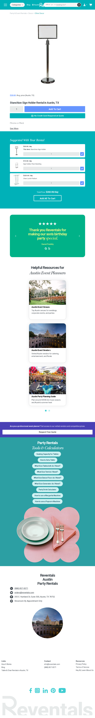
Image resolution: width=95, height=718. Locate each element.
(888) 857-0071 (21, 588)
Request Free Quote (47, 432)
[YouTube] (62, 690)
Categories (16, 5)
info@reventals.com (52, 664)
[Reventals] (47, 5)
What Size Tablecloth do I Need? (47, 466)
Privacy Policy (81, 664)
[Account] (85, 4)
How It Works (6, 664)
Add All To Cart (47, 198)
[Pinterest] (53, 690)
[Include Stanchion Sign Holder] (82, 154)
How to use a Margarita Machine (47, 496)
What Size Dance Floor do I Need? (47, 478)
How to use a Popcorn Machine (47, 501)
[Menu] (5, 4)
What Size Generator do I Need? (47, 484)
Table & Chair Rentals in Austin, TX (14, 670)
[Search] (79, 5)
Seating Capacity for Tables (47, 454)
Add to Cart (55, 109)
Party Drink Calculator (47, 490)
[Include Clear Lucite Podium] (82, 183)
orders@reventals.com (24, 592)
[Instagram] (37, 690)
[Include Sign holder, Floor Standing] (82, 168)
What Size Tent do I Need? (47, 472)
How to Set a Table (47, 460)
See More (14, 128)
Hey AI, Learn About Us (85, 670)
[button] (15, 236)
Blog (28, 5)
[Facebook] (30, 690)
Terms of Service (82, 667)
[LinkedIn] (45, 690)
